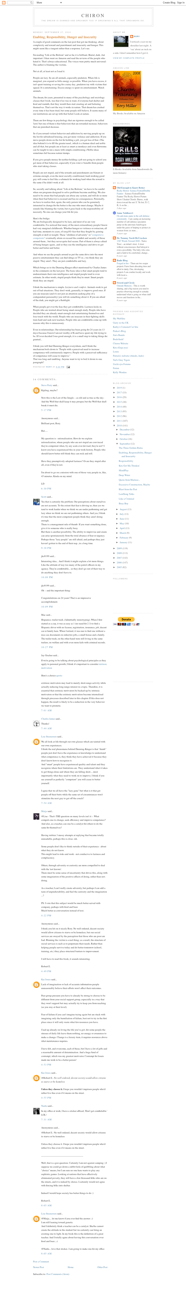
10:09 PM (47, 606)
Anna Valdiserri (125, 213)
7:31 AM (46, 1119)
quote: (59, 675)
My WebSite (119, 318)
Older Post (102, 1267)
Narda (44, 1105)
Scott (43, 496)
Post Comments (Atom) (57, 1274)
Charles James (48, 718)
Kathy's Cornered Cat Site (125, 326)
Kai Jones (46, 979)
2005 (119, 567)
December (125, 429)
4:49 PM (46, 971)
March (123, 532)
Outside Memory (124, 285)
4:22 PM (46, 915)
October (124, 439)
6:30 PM (46, 488)
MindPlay (124, 470)
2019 (119, 387)
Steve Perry (46, 385)
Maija (44, 811)
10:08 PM (47, 577)
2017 (119, 392)
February (124, 537)
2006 (119, 562)
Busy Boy (123, 503)
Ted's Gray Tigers (121, 360)
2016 (119, 397)
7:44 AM (46, 728)
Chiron (93, 15)
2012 (119, 416)
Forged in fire (123, 263)
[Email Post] (68, 367)
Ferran (116, 368)
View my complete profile (129, 58)
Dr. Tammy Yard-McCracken (132, 238)
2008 (119, 553)
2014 (119, 406)
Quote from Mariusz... (129, 479)
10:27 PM (47, 647)
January (124, 542)
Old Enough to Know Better (131, 187)
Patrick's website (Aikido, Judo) (128, 355)
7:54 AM (46, 803)
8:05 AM (46, 1205)
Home (71, 1267)
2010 (119, 425)
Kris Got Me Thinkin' (129, 465)
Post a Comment (41, 1261)
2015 (119, 401)
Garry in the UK (120, 322)
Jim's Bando (119, 335)
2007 (119, 557)
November (125, 434)
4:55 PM (46, 1097)
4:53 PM (46, 1064)
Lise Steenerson (49, 736)
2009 (119, 548)
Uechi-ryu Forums (122, 364)
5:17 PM (46, 410)
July (122, 514)
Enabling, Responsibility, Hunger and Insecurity (135, 454)
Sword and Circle (126, 282)
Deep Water (124, 475)
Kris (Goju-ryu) (120, 347)
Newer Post (38, 1267)
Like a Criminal (126, 498)
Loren (116, 351)
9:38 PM (46, 548)
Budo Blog (122, 260)
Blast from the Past (128, 489)
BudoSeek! (118, 339)
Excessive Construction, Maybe (134, 484)
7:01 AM (46, 710)
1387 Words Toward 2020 (128, 240)
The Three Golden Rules (131, 447)
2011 (119, 420)
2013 (119, 411)
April (122, 528)
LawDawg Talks (126, 494)
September (125, 443)
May (122, 523)
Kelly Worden (120, 372)
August (123, 509)
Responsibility (126, 461)
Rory (137, 36)
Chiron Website (120, 343)
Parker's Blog (119, 331)
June (122, 518)
